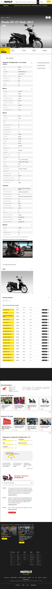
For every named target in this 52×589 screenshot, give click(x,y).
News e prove (13, 552)
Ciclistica (5, 185)
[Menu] (2, 2)
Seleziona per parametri (26, 5)
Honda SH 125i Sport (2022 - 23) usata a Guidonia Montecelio (32, 427)
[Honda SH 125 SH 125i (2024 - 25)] (48, 351)
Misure (5, 88)
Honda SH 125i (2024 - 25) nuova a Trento (45, 406)
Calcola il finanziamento (42, 62)
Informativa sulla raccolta (4, 588)
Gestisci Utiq (45, 577)
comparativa (21, 534)
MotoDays (25, 557)
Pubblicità (29, 577)
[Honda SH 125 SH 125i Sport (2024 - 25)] (48, 357)
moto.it (23, 585)
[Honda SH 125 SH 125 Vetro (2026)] (48, 342)
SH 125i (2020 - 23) (6, 348)
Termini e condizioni (14, 577)
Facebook (28, 387)
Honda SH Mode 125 (6, 536)
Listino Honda (28, 389)
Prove (11, 555)
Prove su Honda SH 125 (29, 388)
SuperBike (18, 557)
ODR (33, 577)
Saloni (25, 552)
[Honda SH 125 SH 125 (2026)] (48, 312)
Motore (5, 113)
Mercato (38, 552)
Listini (31, 552)
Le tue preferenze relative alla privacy (16, 588)
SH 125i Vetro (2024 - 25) (7, 360)
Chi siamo (39, 577)
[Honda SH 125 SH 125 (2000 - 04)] (48, 309)
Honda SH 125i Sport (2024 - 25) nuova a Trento (32, 406)
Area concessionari (49, 2)
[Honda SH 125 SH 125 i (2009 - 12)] (48, 322)
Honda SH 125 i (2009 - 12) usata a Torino (19, 427)
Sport (18, 552)
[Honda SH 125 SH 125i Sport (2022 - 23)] (48, 354)
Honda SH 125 (21, 476)
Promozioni (38, 562)
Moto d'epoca (38, 557)
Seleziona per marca (17, 5)
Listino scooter (31, 555)
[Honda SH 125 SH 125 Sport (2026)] (48, 340)
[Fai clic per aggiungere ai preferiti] (49, 17)
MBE (24, 555)
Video (11, 562)
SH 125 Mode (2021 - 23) (7, 334)
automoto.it (18, 585)
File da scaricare (8, 297)
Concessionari (44, 5)
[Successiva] (31, 282)
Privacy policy (6, 577)
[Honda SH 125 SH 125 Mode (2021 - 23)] (48, 334)
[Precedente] (2, 282)
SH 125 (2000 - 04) (6, 309)
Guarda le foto (11, 45)
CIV (17, 562)
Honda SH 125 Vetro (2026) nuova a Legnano (6, 406)
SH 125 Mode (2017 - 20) (7, 331)
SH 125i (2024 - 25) (6, 351)
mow (27, 585)
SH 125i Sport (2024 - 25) (7, 357)
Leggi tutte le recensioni (30, 468)
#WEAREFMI (18, 564)
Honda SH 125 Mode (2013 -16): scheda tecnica (14, 63)
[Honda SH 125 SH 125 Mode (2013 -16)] (48, 328)
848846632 (10, 390)
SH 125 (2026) (5, 312)
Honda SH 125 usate (41, 65)
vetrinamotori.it (33, 585)
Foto (4, 269)
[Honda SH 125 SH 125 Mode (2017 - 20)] (48, 331)
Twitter (33, 387)
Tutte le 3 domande (12, 512)
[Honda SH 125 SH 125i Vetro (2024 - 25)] (48, 360)
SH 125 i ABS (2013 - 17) (7, 325)
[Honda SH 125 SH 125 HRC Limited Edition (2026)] (48, 316)
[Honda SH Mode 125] (9, 531)
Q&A (30, 562)
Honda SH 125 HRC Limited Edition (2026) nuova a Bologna (19, 406)
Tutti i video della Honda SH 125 (9, 264)
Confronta (10, 58)
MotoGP (18, 555)
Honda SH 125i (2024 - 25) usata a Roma (45, 427)
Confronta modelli (34, 5)
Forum (11, 564)
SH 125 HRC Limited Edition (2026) (8, 316)
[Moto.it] (8, 2)
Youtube (23, 387)
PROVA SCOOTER (5, 534)
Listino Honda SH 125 (37, 388)
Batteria (5, 225)
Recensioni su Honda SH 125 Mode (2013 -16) (16, 437)
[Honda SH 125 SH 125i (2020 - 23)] (48, 348)
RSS (36, 577)
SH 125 (8, 17)
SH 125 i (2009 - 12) (6, 322)
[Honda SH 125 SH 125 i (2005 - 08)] (48, 319)
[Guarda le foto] (3, 45)
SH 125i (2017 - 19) (6, 345)
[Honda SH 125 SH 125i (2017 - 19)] (48, 345)
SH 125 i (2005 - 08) (6, 319)
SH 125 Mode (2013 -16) (7, 328)
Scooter (40, 5)
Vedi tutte (50, 432)
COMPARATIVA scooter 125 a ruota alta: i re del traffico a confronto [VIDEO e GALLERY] (25, 538)
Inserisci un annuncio (39, 564)
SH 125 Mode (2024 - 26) (7, 337)
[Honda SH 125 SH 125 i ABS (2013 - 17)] (48, 325)
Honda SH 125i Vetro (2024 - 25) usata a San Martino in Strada (6, 427)
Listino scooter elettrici (32, 557)
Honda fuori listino (35, 389)
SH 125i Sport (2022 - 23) (7, 354)
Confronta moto (31, 564)
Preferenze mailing (26, 579)
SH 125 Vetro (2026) (6, 342)
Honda (3, 17)
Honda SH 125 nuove (41, 68)
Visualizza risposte (11, 494)
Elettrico (11, 557)
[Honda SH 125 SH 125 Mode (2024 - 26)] (48, 337)
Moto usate (38, 555)
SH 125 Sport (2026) (6, 339)
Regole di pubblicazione (22, 577)
